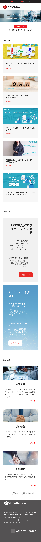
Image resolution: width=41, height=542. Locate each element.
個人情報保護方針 (31, 493)
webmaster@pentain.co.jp (19, 520)
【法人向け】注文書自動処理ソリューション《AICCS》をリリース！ (20, 193)
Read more (10, 69)
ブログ (15, 1)
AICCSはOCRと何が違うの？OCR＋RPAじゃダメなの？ (20, 161)
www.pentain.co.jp (14, 517)
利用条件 (18, 493)
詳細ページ (26, 275)
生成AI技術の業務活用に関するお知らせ (20, 30)
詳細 (32, 400)
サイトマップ (27, 1)
